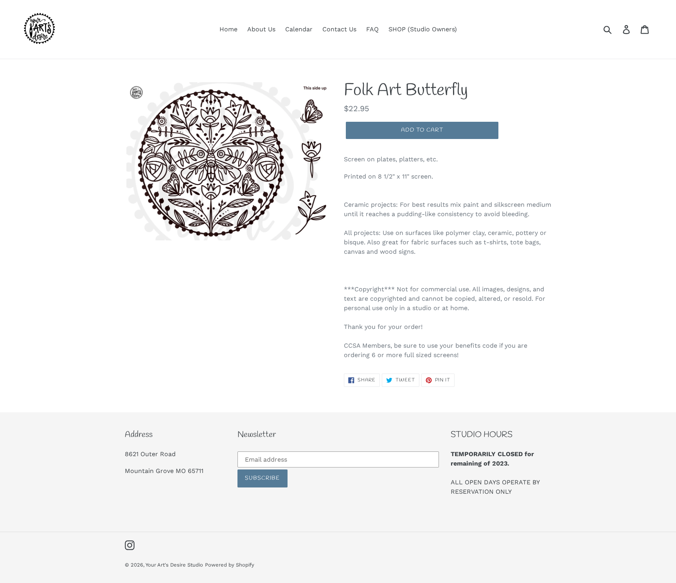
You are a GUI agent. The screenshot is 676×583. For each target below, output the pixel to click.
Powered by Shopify (229, 565)
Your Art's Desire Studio (174, 565)
